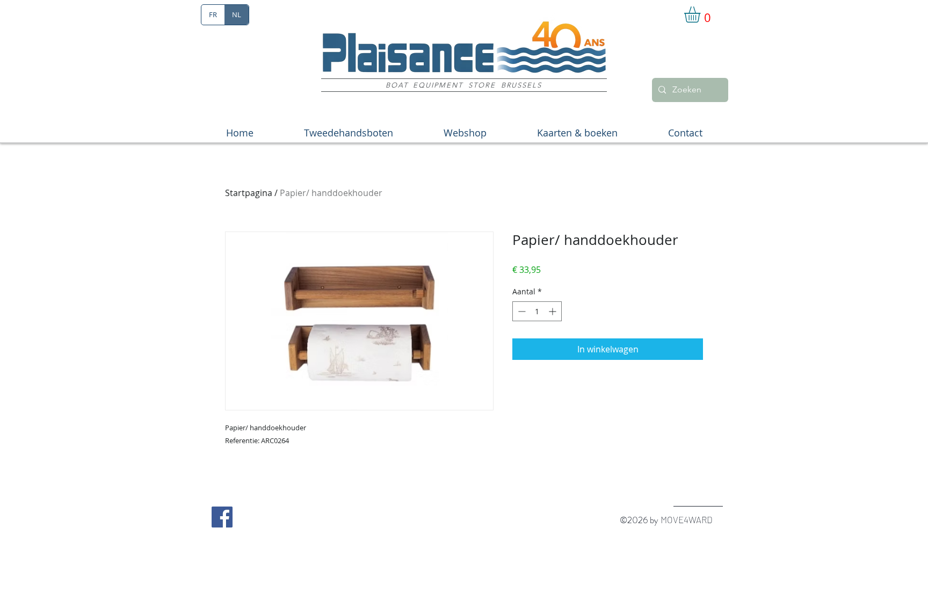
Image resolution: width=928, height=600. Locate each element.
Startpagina (248, 193)
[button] (701, 14)
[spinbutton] (537, 311)
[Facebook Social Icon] (222, 517)
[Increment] (553, 311)
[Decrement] (520, 311)
